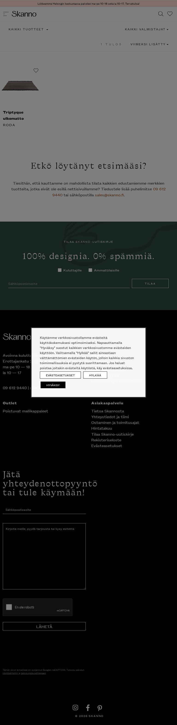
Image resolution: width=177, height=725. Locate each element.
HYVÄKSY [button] (53, 385)
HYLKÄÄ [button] (95, 375)
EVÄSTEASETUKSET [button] (60, 375)
